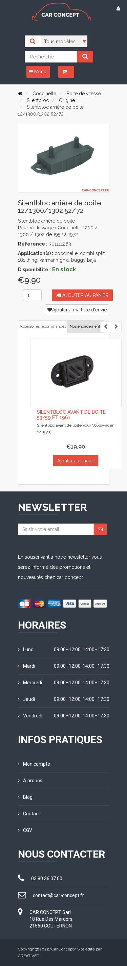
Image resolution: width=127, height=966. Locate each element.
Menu (39, 71)
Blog (28, 797)
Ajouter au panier (84, 295)
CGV (27, 830)
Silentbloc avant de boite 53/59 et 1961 (71, 414)
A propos (32, 780)
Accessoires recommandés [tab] (43, 326)
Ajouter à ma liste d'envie (79, 309)
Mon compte (36, 764)
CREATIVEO (28, 956)
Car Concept (62, 949)
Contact (31, 813)
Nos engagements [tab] (86, 326)
